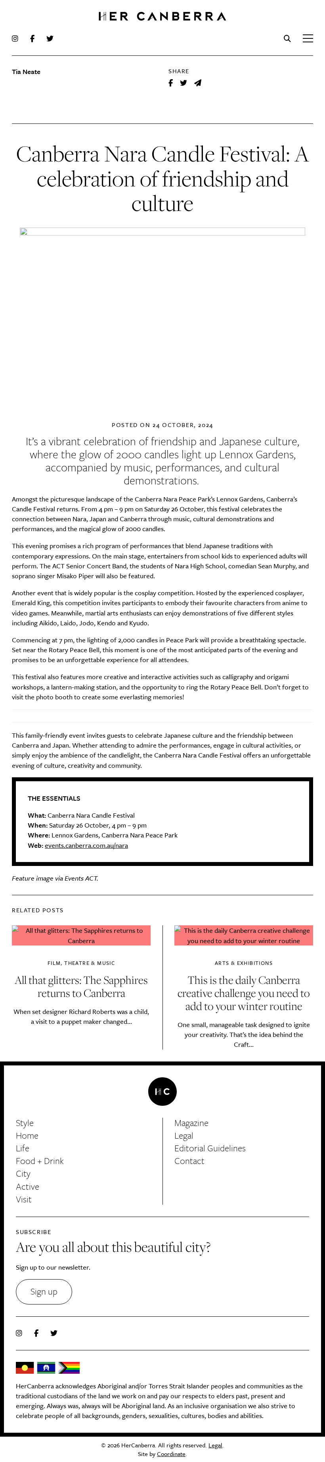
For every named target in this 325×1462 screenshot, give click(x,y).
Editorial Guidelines (210, 1147)
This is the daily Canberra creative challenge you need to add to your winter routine (244, 993)
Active (27, 1186)
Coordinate (171, 1453)
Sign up (44, 1291)
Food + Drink (40, 1160)
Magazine (191, 1122)
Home (27, 1135)
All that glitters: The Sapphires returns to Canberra (81, 986)
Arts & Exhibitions (244, 963)
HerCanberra (162, 17)
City (23, 1173)
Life (22, 1147)
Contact (189, 1160)
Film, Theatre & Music (81, 963)
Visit (24, 1199)
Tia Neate (26, 71)
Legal (183, 1135)
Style (25, 1122)
